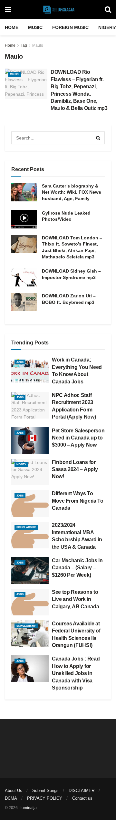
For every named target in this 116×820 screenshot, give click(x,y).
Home (11, 27)
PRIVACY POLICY (44, 798)
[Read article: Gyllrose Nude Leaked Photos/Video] (24, 219)
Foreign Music (70, 27)
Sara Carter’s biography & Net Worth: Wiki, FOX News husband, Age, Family (71, 192)
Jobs (20, 362)
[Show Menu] (8, 9)
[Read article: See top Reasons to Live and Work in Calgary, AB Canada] (30, 602)
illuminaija (28, 808)
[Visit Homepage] (58, 9)
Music (35, 27)
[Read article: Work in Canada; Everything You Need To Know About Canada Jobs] (30, 369)
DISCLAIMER (81, 790)
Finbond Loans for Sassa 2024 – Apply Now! (75, 469)
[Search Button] (108, 9)
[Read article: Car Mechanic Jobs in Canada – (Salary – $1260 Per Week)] (30, 570)
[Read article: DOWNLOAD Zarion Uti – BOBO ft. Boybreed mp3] (24, 302)
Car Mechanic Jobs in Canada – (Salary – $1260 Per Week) (77, 568)
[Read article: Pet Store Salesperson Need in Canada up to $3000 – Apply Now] (30, 440)
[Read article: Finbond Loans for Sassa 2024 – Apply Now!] (30, 472)
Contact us (82, 798)
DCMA (11, 798)
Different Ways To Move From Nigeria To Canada (77, 501)
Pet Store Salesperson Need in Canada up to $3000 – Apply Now (78, 438)
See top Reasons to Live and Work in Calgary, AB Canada (75, 599)
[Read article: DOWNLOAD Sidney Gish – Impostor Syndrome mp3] (24, 277)
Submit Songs (45, 790)
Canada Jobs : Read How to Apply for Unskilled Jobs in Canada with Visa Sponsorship (76, 673)
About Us (13, 790)
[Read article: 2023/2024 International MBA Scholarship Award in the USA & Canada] (30, 535)
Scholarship (26, 527)
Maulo (37, 45)
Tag (24, 45)
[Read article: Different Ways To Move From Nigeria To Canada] (30, 503)
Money (21, 464)
